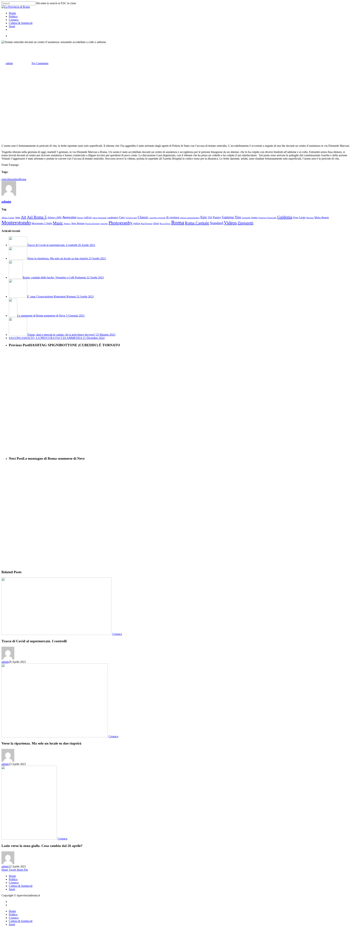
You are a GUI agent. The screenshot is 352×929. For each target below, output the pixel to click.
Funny (217, 217)
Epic (203, 217)
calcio (88, 217)
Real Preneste (146, 224)
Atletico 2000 (54, 217)
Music (58, 223)
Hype (295, 217)
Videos (230, 222)
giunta (254, 217)
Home (12, 876)
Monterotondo (16, 222)
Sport (12, 889)
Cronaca (6, 45)
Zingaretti (245, 223)
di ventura (172, 217)
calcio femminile (99, 218)
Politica (13, 879)
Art (23, 217)
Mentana (310, 218)
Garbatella (246, 218)
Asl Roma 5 (37, 217)
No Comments (40, 63)
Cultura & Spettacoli (20, 885)
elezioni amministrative (190, 218)
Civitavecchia (131, 218)
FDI (210, 217)
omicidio (6, 179)
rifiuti (156, 223)
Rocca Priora (165, 224)
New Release (78, 223)
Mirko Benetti (321, 217)
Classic (143, 217)
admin (9, 63)
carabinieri (112, 217)
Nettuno (67, 224)
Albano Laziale (7, 218)
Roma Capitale (197, 223)
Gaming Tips (231, 217)
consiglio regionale (157, 218)
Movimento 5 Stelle (42, 223)
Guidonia (284, 217)
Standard (216, 223)
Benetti (80, 218)
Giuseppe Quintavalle (267, 218)
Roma (22, 179)
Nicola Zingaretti (92, 224)
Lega (302, 217)
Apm (17, 217)
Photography (121, 222)
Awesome (69, 217)
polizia (15, 179)
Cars (122, 217)
